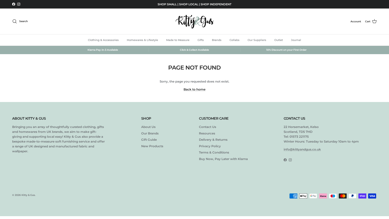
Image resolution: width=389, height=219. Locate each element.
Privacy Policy (210, 146)
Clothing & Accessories (103, 40)
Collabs (234, 40)
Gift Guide (149, 140)
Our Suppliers (257, 40)
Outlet (278, 40)
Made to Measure (177, 40)
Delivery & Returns (213, 140)
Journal (296, 40)
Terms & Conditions (214, 152)
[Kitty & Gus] (194, 21)
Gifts (201, 40)
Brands (216, 40)
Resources (207, 133)
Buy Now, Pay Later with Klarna (223, 159)
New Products (152, 146)
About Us (148, 127)
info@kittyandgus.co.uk (302, 149)
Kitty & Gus (28, 194)
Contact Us (207, 127)
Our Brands (150, 133)
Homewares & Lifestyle (142, 40)
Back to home (194, 89)
